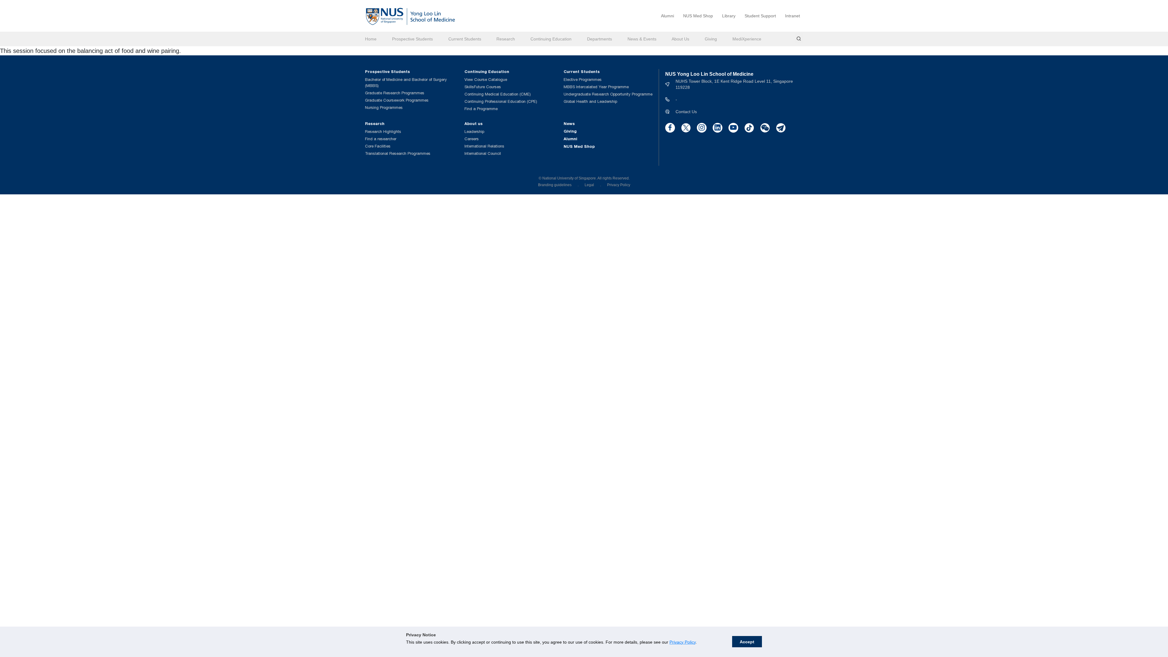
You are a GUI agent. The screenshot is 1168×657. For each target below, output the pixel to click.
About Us (680, 38)
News (569, 123)
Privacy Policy (682, 642)
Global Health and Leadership (590, 101)
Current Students (464, 38)
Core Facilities (378, 146)
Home (371, 38)
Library (728, 15)
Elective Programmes (583, 79)
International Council (482, 153)
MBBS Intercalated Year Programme (596, 87)
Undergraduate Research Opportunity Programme (608, 94)
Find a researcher (380, 139)
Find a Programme (481, 108)
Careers (471, 139)
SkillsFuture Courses (482, 87)
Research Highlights (383, 131)
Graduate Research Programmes (394, 93)
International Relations (484, 146)
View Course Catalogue (485, 79)
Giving (711, 38)
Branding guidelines (555, 185)
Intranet (792, 15)
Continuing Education (551, 38)
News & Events (641, 38)
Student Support (760, 15)
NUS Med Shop (698, 15)
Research (505, 38)
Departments (599, 38)
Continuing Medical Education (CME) (497, 94)
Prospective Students (412, 38)
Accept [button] (747, 641)
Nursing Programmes (384, 107)
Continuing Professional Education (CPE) (500, 101)
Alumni (667, 15)
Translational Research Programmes (397, 153)
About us (473, 123)
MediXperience (746, 38)
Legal (589, 185)
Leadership (474, 131)
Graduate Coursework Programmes (397, 100)
